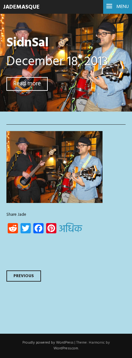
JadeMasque (21, 7)
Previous (23, 276)
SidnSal (27, 43)
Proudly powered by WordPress (47, 343)
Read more (27, 84)
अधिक (70, 229)
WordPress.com (66, 348)
